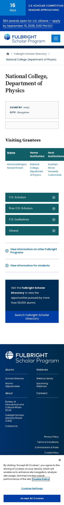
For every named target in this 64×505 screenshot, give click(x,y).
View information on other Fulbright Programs (33, 250)
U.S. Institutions (19, 219)
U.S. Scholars (17, 197)
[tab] (32, 197)
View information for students (30, 265)
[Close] (60, 460)
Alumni (13, 230)
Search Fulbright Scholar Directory (32, 317)
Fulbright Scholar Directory (30, 54)
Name (11, 152)
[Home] (25, 38)
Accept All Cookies (31, 498)
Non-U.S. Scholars (21, 208)
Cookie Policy (40, 479)
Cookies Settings (32, 488)
